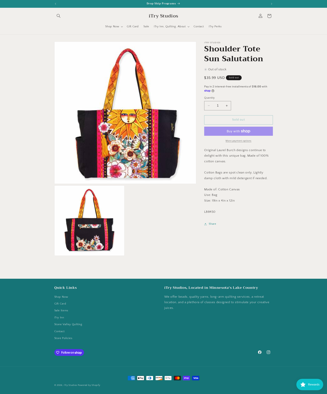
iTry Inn (59, 317)
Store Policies (63, 338)
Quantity (209, 97)
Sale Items (61, 310)
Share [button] (212, 223)
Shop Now (61, 296)
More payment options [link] (238, 140)
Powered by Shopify (89, 385)
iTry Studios (70, 385)
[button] (58, 16)
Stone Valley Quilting (68, 324)
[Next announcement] (271, 4)
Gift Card (60, 303)
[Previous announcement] (55, 4)
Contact (59, 331)
